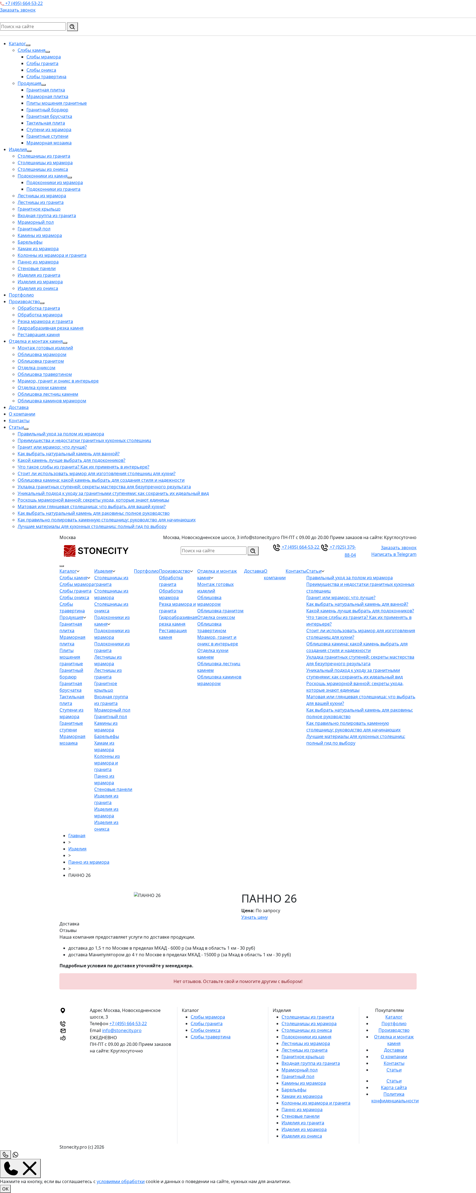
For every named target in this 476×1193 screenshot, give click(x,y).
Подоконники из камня (42, 176)
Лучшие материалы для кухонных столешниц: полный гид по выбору (92, 526)
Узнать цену (254, 917)
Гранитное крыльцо (39, 209)
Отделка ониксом (36, 368)
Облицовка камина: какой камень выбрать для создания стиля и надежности (101, 480)
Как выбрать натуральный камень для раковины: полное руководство (94, 513)
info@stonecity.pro (122, 1030)
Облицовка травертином (45, 374)
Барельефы (30, 242)
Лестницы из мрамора (42, 196)
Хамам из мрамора (38, 249)
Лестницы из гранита (41, 202)
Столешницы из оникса (43, 169)
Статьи (16, 427)
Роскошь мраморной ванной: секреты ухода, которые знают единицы (93, 500)
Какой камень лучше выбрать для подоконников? (71, 460)
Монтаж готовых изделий (45, 348)
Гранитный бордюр (47, 110)
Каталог (17, 44)
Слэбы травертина (46, 77)
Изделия (18, 149)
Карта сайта (394, 1087)
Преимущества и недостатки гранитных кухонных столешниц (84, 440)
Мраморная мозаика (49, 143)
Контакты (19, 421)
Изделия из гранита (39, 275)
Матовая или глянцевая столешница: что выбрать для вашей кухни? (92, 506)
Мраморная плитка (47, 96)
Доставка (19, 407)
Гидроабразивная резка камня (50, 328)
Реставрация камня (39, 335)
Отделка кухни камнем (42, 387)
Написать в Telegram (393, 554)
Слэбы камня (31, 50)
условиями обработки (121, 1181)
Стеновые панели (37, 268)
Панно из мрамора (38, 262)
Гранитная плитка (45, 90)
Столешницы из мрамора (45, 163)
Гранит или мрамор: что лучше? (52, 447)
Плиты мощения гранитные (56, 103)
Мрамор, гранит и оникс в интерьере (58, 381)
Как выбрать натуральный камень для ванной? (69, 454)
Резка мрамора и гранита (45, 321)
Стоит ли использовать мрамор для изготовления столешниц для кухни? (96, 473)
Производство (24, 301)
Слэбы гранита (42, 63)
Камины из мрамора (40, 235)
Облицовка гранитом (41, 361)
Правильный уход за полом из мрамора (61, 434)
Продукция (29, 83)
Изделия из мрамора (40, 282)
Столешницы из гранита (44, 156)
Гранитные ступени (47, 136)
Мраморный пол (36, 222)
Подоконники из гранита (53, 189)
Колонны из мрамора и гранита (52, 255)
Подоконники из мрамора (54, 182)
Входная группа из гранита (47, 215)
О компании (22, 414)
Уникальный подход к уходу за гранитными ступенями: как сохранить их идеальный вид (113, 493)
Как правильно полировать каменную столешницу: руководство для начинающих (107, 520)
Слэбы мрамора (43, 57)
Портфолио (21, 295)
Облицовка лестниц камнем (48, 394)
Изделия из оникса (38, 288)
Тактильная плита (45, 123)
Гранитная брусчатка (49, 116)
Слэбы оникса (41, 70)
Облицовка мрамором (42, 354)
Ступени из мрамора (48, 129)
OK (5, 1189)
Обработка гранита (39, 308)
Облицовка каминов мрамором (52, 401)
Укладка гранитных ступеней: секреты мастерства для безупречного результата (104, 487)
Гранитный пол (34, 229)
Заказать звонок (18, 10)
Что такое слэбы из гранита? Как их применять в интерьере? (83, 467)
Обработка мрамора (40, 315)
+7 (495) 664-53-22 (23, 3)
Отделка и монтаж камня (36, 341)
